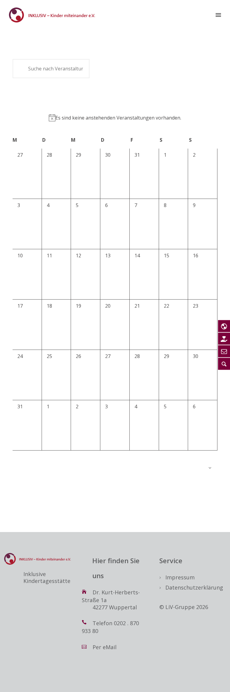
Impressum (180, 577)
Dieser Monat (48, 93)
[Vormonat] (14, 93)
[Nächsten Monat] (22, 93)
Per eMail (104, 647)
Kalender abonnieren (182, 468)
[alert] (115, 117)
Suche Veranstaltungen (122, 68)
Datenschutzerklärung (194, 587)
